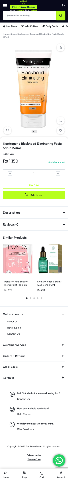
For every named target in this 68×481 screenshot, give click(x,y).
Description (11, 212)
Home (6, 34)
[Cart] (63, 6)
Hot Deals (11, 26)
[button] (61, 121)
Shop (13, 34)
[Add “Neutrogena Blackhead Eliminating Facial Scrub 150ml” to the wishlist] (61, 130)
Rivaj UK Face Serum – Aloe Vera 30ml (50, 283)
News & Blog (14, 327)
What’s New (31, 26)
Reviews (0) (11, 224)
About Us (12, 321)
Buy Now (34, 184)
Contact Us (13, 333)
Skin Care (9, 153)
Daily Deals (52, 26)
